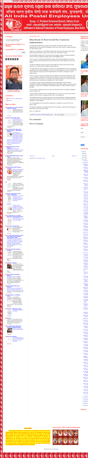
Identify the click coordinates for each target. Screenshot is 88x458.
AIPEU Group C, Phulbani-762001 (15, 98)
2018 (83, 153)
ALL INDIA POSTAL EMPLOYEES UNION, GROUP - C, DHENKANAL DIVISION (14, 130)
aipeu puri (9, 318)
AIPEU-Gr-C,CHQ (20, 32)
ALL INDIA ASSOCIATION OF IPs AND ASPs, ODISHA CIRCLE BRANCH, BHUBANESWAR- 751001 (15, 236)
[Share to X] (60, 114)
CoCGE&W (6, 32)
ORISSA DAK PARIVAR (12, 262)
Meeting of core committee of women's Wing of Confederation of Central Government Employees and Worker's (18, 198)
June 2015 (85, 403)
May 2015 (85, 405)
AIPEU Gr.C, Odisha (30, 32)
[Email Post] (55, 114)
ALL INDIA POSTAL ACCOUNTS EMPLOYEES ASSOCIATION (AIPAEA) (15, 216)
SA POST (9, 204)
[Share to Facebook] (62, 114)
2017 (83, 155)
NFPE (12, 32)
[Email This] (58, 114)
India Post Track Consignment (42, 32)
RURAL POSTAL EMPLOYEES (13, 117)
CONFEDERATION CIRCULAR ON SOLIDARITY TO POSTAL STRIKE (18, 219)
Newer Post (32, 155)
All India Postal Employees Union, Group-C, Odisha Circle (14, 194)
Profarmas (66, 32)
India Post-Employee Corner (56, 32)
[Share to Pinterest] (63, 114)
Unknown (10, 100)
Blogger (56, 449)
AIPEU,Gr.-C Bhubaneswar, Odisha (14, 308)
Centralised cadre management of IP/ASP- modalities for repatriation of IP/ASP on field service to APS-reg (18, 207)
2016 (83, 157)
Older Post (74, 155)
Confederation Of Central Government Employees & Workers (15, 108)
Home (53, 155)
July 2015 (85, 401)
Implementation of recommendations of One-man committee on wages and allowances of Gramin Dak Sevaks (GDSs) (15, 289)
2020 (83, 151)
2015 (83, 159)
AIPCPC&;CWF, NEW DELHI (13, 226)
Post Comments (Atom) (40, 158)
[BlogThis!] (59, 114)
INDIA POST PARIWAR (11, 336)
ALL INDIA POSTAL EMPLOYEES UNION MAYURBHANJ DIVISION (14, 327)
